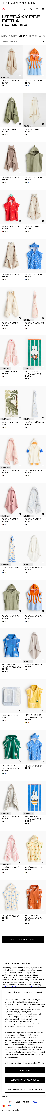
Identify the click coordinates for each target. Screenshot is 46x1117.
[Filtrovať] (42, 42)
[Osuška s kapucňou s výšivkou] (11, 452)
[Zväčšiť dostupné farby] (3, 85)
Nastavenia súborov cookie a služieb (25, 1090)
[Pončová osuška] (11, 207)
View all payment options (11, 1110)
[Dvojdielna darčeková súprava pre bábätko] (11, 696)
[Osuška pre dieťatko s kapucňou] (11, 352)
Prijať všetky (25, 1070)
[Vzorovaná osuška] (11, 403)
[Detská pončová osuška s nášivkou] (11, 747)
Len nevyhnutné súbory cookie (25, 1080)
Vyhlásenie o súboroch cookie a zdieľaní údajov (25, 1063)
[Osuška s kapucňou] (11, 62)
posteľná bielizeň (9, 987)
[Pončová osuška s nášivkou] (11, 645)
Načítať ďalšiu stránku (23, 940)
